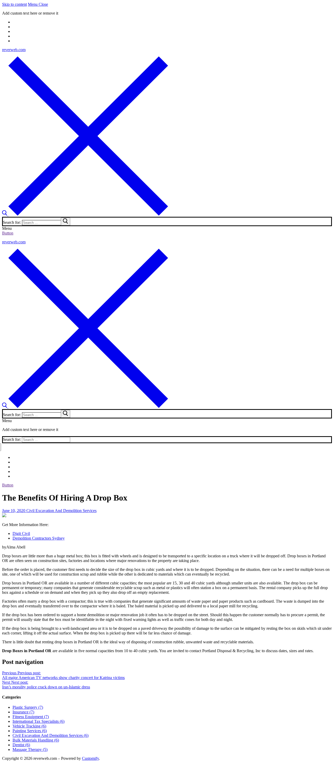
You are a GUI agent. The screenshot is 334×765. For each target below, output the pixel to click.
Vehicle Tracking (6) (29, 726)
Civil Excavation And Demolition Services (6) (50, 735)
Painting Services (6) (30, 731)
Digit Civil (21, 533)
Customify (90, 758)
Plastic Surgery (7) (28, 707)
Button (7, 233)
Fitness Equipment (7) (31, 716)
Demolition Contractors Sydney (39, 538)
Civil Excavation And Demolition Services (61, 510)
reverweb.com (14, 49)
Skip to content (14, 4)
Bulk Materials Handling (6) (36, 740)
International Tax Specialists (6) (38, 721)
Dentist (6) (21, 745)
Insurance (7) (23, 712)
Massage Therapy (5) (30, 749)
